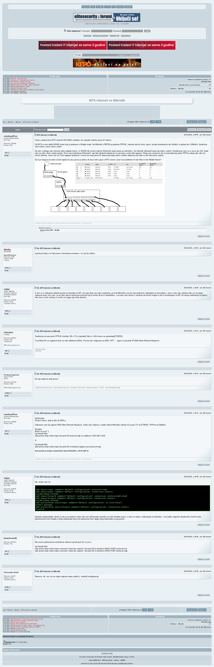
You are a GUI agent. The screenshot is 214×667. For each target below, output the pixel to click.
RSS (117, 24)
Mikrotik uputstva (92, 387)
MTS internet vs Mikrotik (31, 122)
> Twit (158, 122)
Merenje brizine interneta (40, 350)
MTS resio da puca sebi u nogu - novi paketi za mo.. (28, 625)
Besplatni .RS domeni (78, 387)
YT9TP (101, 387)
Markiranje (192, 130)
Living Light (22, 642)
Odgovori (202, 122)
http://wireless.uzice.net (62, 387)
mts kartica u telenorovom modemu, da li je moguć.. (27, 89)
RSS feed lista (107, 660)
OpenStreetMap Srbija (112, 387)
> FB (152, 122)
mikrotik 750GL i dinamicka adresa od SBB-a (25, 627)
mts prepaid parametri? (18, 91)
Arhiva (116, 660)
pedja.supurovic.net (14, 387)
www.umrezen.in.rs (13, 345)
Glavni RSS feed (95, 660)
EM (122, 660)
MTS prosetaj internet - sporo (20, 86)
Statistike (128, 7)
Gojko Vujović (107, 657)
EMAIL (112, 24)
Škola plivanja (112, 663)
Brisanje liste (206, 81)
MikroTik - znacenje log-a (18, 78)
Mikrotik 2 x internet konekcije (20, 631)
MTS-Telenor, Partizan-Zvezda (20, 81)
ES (124, 660)
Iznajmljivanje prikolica (125, 663)
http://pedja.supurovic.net (44, 387)
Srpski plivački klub (100, 663)
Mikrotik (18, 122)
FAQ (92, 7)
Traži (67, 130)
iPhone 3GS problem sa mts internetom (23, 623)
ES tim (132, 657)
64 (202, 92)
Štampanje (201, 130)
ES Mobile (125, 24)
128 (205, 92)
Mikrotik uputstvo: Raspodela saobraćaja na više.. (27, 619)
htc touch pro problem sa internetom (22, 83)
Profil (6, 155)
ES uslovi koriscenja (86, 657)
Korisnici (120, 7)
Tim (113, 7)
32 (199, 92)
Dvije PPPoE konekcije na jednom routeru (24, 620)
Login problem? (125, 36)
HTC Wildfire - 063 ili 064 (18, 93)
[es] (4, 122)
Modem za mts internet (18, 622)
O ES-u (107, 7)
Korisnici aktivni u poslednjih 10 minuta (18, 636)
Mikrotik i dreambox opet (18, 88)
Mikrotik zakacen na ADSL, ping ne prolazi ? (25, 85)
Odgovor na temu (204, 236)
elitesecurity (90, 24)
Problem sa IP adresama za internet (22, 80)
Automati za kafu (87, 663)
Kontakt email (107, 653)
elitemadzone (102, 24)
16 (196, 92)
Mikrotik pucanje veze (17, 628)
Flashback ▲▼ (114, 36)
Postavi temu (192, 122)
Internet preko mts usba (18, 630)
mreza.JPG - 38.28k (51, 230)
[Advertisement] (107, 112)
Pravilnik (100, 7)
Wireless (10, 122)
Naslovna (85, 7)
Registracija (87, 36)
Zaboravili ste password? (100, 36)
